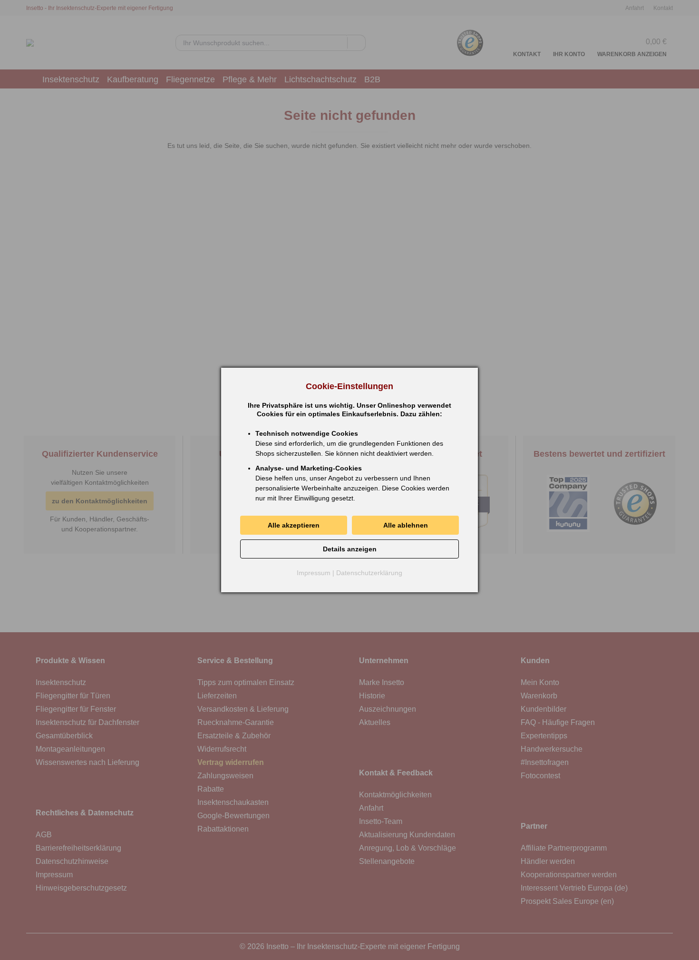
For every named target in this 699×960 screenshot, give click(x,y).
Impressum (313, 573)
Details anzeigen (350, 549)
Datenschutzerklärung (369, 573)
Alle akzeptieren (294, 525)
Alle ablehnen (405, 525)
